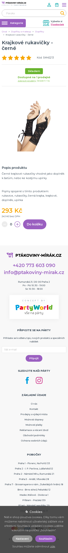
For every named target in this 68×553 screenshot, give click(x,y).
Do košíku (35, 224)
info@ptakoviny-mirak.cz (34, 272)
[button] (49, 5)
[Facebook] (27, 380)
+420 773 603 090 (34, 265)
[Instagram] (39, 380)
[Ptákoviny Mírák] (14, 4)
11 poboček (57, 24)
